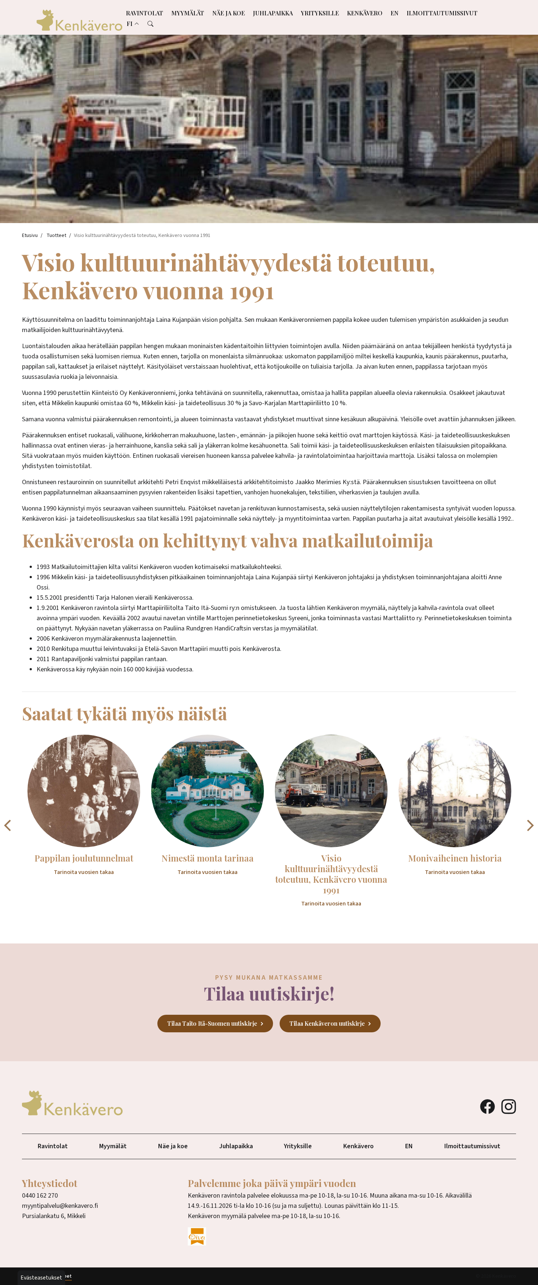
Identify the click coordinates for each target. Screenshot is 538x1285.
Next (530, 824)
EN (395, 13)
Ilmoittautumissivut (442, 13)
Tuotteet (56, 235)
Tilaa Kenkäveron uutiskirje (327, 1023)
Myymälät (187, 13)
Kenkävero (364, 13)
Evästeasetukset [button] (41, 1278)
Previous (7, 824)
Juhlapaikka (273, 13)
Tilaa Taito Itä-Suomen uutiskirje (212, 1023)
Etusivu (30, 235)
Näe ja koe (228, 13)
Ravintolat (144, 13)
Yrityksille (320, 13)
